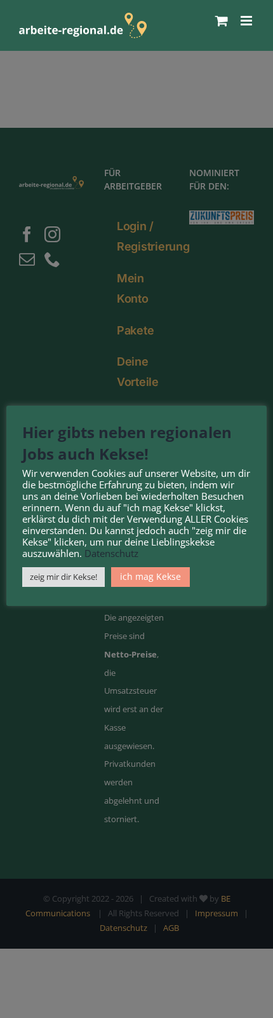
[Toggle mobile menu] (247, 20)
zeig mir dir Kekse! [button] (63, 576)
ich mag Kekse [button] (150, 576)
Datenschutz (111, 553)
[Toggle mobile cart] (221, 20)
